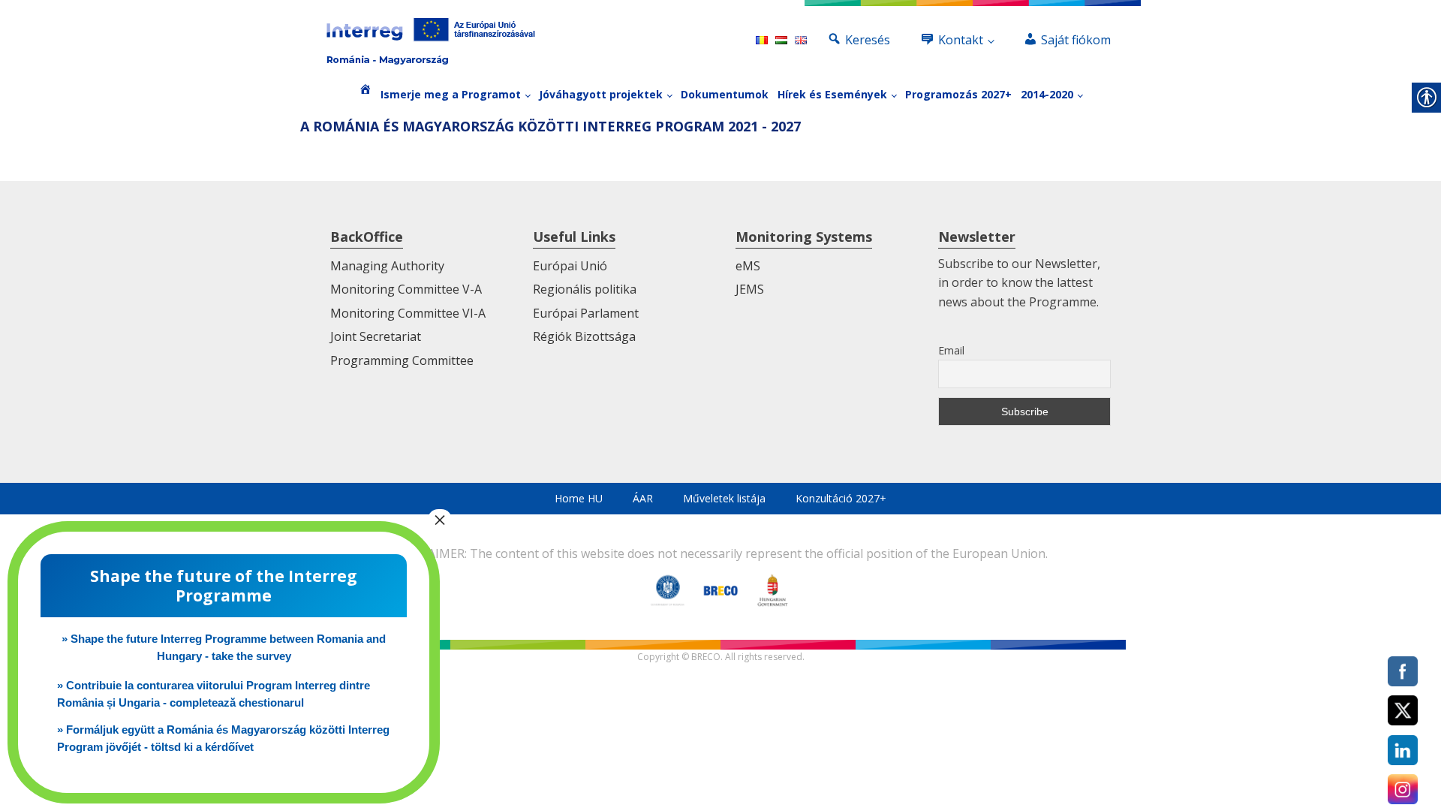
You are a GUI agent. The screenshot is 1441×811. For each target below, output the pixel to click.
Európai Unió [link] (570, 266)
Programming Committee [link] (402, 360)
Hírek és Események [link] (832, 94)
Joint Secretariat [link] (375, 336)
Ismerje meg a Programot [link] (451, 94)
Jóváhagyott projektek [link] (601, 94)
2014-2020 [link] (1047, 94)
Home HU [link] (579, 498)
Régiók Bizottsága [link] (584, 336)
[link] (428, 40)
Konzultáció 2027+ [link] (841, 498)
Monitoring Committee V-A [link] (406, 289)
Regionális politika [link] (584, 289)
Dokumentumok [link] (725, 94)
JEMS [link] (750, 289)
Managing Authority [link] (387, 266)
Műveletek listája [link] (724, 498)
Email (951, 350)
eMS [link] (748, 266)
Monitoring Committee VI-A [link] (408, 313)
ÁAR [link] (643, 498)
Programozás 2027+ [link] (958, 94)
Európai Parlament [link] (586, 313)
